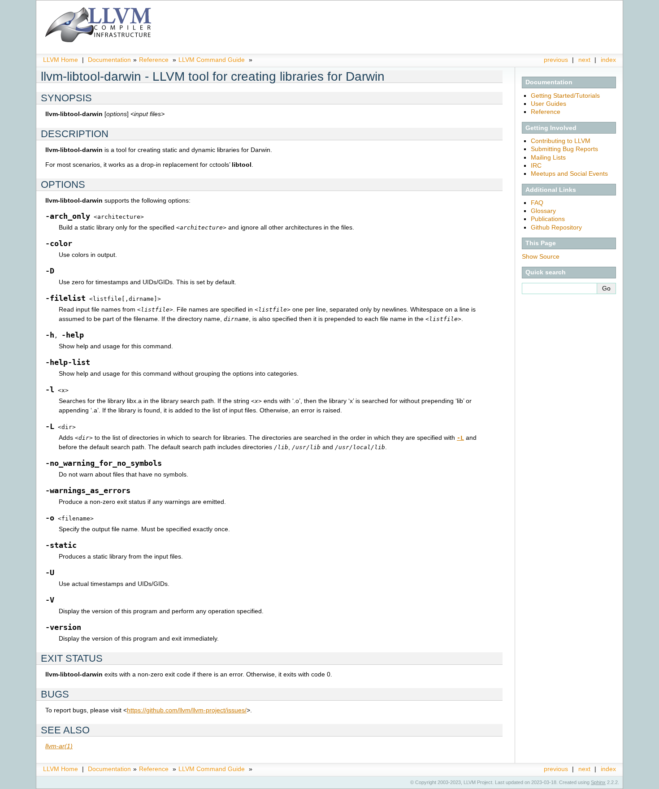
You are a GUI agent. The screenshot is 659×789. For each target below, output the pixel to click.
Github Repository (556, 227)
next (584, 59)
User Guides (548, 103)
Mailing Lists (548, 157)
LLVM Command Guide (211, 59)
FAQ (537, 202)
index (608, 59)
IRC (536, 165)
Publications (548, 218)
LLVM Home (60, 59)
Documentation (109, 59)
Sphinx (598, 782)
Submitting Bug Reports (564, 148)
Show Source (540, 256)
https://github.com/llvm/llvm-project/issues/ (187, 710)
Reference (154, 59)
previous (556, 59)
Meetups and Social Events (569, 173)
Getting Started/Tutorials (565, 95)
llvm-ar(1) (59, 746)
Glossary (543, 210)
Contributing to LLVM (560, 140)
